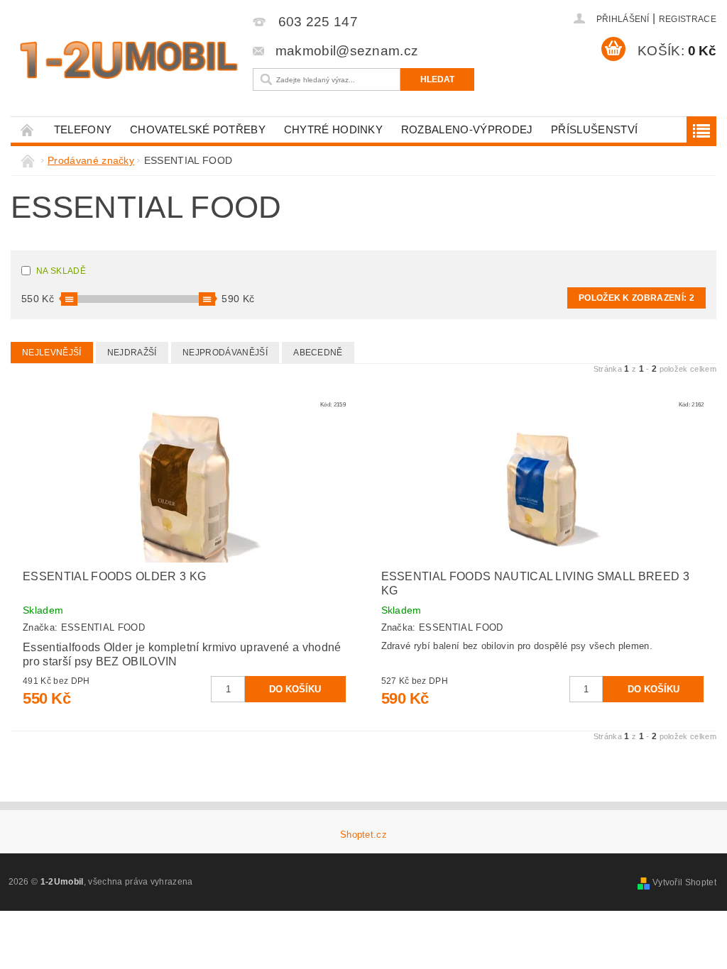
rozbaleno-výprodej (467, 129)
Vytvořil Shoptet (684, 882)
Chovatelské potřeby (198, 129)
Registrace (687, 19)
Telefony (83, 129)
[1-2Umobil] (128, 60)
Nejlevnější (52, 353)
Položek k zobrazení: (636, 298)
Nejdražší (132, 353)
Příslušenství (594, 129)
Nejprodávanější (225, 353)
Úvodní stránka (28, 129)
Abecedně (318, 353)
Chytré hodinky (333, 129)
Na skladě (61, 271)
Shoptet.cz (363, 834)
